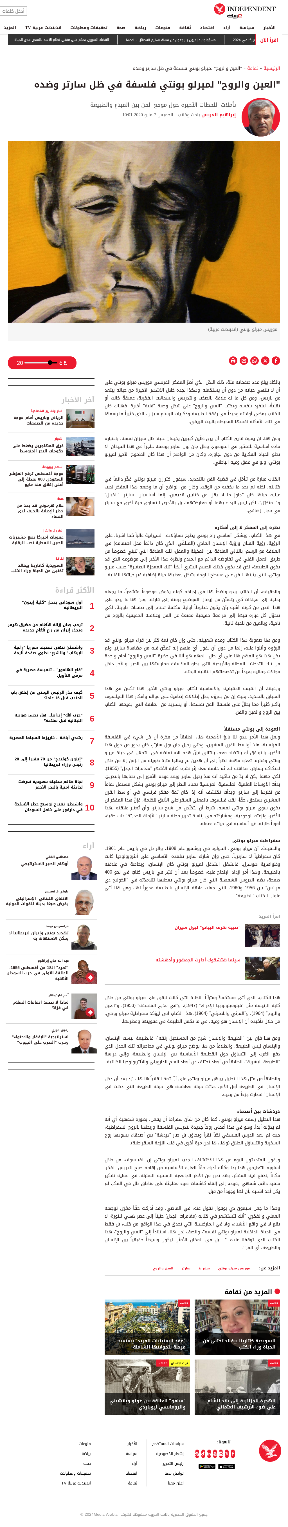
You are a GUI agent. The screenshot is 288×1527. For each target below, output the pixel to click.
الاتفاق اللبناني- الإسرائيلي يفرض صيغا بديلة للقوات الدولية (37, 901)
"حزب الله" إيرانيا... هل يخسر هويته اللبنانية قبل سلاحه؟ (49, 718)
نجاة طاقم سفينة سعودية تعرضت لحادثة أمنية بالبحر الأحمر (50, 784)
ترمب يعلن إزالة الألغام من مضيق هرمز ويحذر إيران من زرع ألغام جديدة (45, 627)
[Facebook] (233, 1454)
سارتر (185, 1268)
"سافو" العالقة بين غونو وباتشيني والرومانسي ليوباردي (147, 1404)
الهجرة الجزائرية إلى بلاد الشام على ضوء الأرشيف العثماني (241, 1404)
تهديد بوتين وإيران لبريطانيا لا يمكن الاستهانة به (39, 936)
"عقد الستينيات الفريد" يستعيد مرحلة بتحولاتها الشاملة (152, 1344)
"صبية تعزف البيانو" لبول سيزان (207, 927)
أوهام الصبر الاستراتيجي (45, 864)
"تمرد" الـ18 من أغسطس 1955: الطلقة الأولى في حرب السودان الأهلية (37, 973)
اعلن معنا (176, 1482)
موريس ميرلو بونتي (234, 1268)
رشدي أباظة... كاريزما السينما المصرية (46, 738)
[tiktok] (203, 1454)
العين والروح (163, 1268)
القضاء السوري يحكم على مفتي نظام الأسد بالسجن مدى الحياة (90, 40)
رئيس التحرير (173, 1463)
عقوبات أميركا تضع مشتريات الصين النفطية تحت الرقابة (36, 540)
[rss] (197, 1454)
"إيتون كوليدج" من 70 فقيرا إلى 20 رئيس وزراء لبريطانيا (49, 762)
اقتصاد (207, 28)
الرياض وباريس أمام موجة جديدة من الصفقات (39, 420)
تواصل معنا (174, 1473)
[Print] (233, 360)
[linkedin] (209, 1454)
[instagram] (221, 1454)
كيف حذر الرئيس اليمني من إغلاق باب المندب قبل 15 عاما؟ (47, 695)
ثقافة (185, 28)
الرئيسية (272, 68)
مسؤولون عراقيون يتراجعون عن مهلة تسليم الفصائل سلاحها (199, 40)
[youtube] (215, 1454)
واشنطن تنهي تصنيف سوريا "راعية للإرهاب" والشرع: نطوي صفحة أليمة (48, 650)
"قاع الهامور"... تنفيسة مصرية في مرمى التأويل (49, 672)
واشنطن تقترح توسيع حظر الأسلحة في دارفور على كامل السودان (48, 807)
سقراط (204, 1268)
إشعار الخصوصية (170, 1453)
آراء (226, 28)
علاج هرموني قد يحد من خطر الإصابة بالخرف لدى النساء (40, 511)
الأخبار (269, 28)
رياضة (140, 28)
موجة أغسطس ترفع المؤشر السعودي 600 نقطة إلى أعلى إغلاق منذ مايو (36, 479)
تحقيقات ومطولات (88, 28)
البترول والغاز (53, 530)
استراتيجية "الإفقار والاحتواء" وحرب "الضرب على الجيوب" (40, 1039)
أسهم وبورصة (53, 467)
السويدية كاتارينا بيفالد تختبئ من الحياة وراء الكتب (239, 1344)
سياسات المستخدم (168, 1443)
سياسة (246, 28)
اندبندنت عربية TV (43, 28)
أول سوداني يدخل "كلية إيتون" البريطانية (52, 605)
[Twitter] (227, 1454)
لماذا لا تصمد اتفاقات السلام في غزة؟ (41, 1005)
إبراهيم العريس (218, 114)
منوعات (162, 28)
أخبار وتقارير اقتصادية (47, 411)
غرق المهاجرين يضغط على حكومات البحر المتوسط (38, 448)
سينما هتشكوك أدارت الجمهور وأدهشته (198, 960)
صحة (120, 28)
